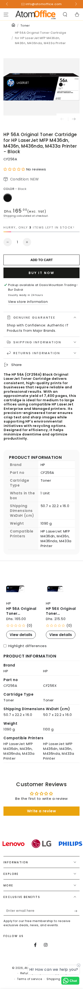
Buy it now (41, 273)
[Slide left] (7, 4)
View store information (28, 301)
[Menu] (6, 14)
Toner (25, 25)
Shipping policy (59, 979)
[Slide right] (76, 4)
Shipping (9, 216)
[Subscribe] (77, 911)
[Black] (7, 198)
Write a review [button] (41, 811)
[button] (65, 14)
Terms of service (29, 979)
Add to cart (41, 260)
